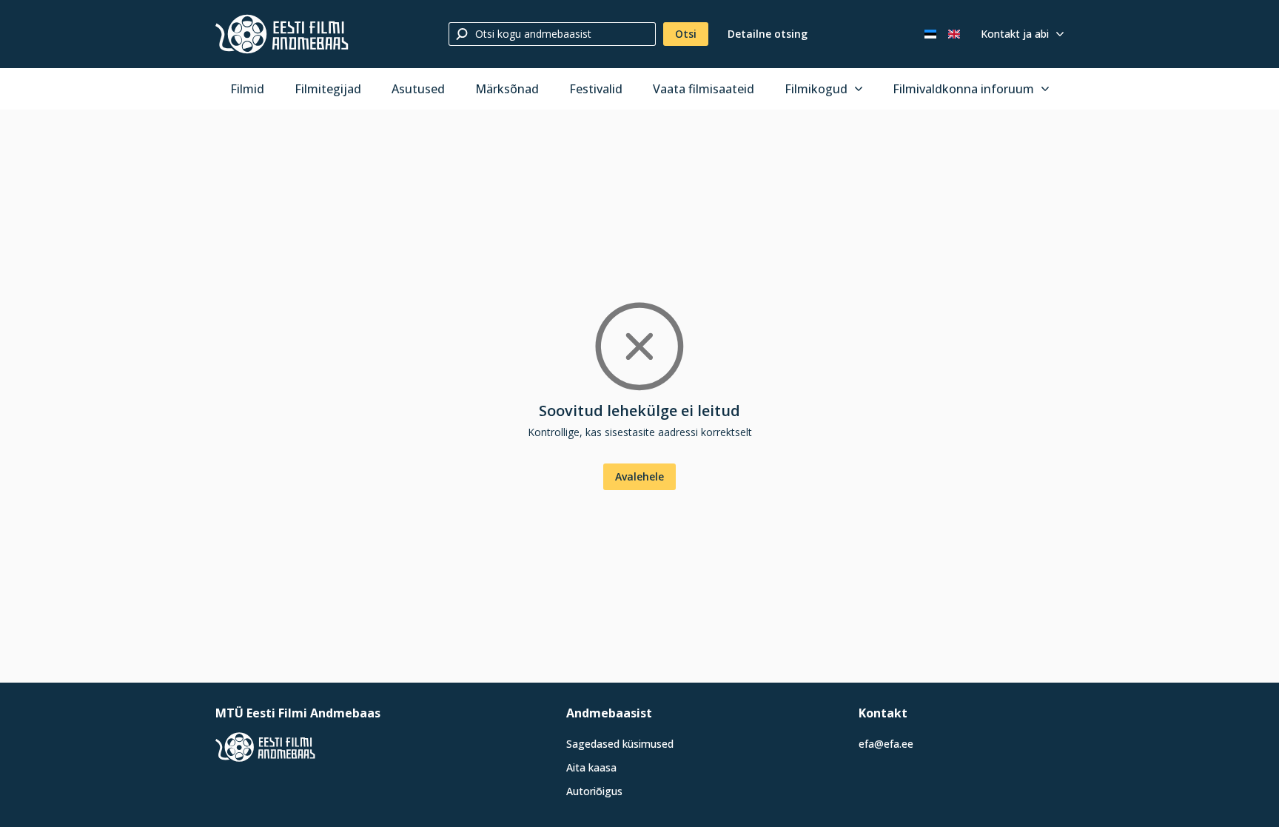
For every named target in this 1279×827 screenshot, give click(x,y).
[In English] (954, 34)
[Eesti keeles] (930, 34)
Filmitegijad (328, 89)
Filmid (247, 89)
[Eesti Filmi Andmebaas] (282, 34)
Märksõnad (507, 89)
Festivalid (595, 89)
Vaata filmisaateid (703, 89)
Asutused (418, 89)
